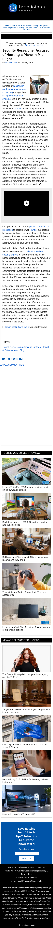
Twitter (34, 230)
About (17, 867)
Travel (5, 347)
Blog (22, 350)
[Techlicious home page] (26, 7)
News (13, 347)
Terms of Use (15, 881)
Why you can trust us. (34, 45)
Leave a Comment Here (12, 365)
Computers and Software (29, 347)
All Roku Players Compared (30, 25)
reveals (17, 108)
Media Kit (9, 870)
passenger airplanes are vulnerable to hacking (14, 89)
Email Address (26, 849)
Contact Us (40, 867)
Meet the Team (27, 867)
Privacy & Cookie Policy (32, 881)
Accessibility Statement (26, 877)
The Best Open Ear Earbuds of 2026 (36, 28)
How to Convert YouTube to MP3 (18, 814)
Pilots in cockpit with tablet (16, 327)
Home (10, 867)
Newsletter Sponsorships (26, 870)
